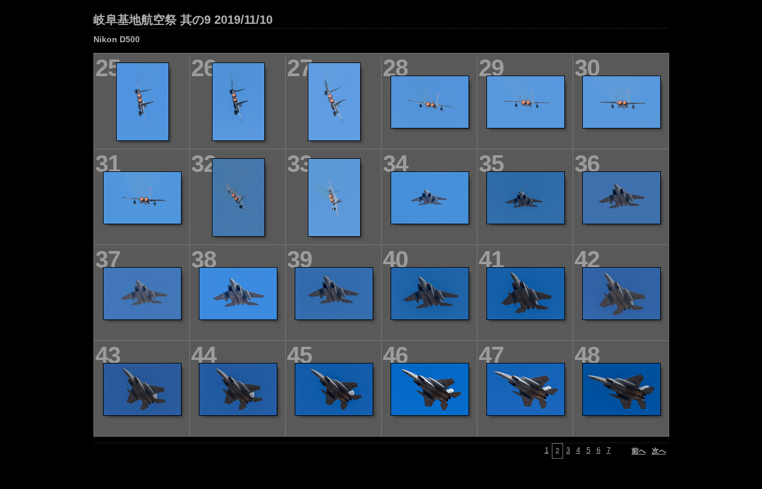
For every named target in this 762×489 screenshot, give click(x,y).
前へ (639, 451)
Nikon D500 (116, 39)
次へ (659, 451)
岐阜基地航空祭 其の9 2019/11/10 (183, 19)
